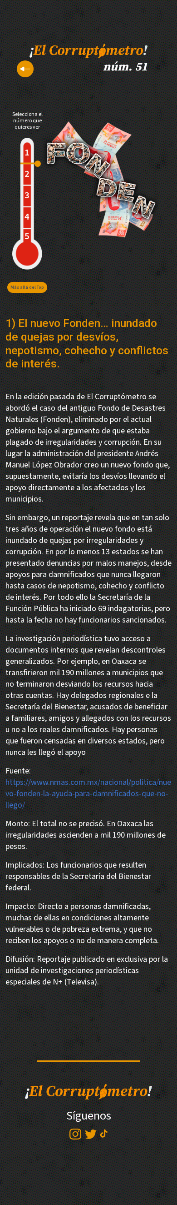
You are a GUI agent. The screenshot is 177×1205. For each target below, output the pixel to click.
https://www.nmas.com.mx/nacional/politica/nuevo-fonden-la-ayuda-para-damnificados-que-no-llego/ (88, 794)
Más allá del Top (27, 287)
